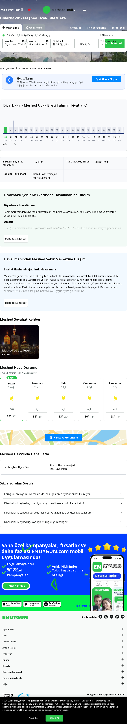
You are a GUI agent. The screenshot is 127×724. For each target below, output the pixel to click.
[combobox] (13, 44)
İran (18, 68)
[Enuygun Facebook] (100, 617)
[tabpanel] (63, 41)
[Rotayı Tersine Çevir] (26, 43)
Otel (4, 635)
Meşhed (25, 68)
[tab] (11, 27)
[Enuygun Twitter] (111, 617)
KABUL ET (54, 718)
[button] (5, 130)
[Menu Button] (85, 9)
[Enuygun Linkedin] (117, 617)
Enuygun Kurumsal (12, 672)
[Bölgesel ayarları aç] (31, 10)
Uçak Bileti (9, 68)
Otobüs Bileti (9, 641)
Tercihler (33, 718)
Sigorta (6, 666)
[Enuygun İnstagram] (106, 617)
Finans (5, 659)
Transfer (7, 653)
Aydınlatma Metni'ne (43, 706)
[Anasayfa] (1, 68)
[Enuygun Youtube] (123, 617)
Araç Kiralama (9, 647)
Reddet (78, 706)
